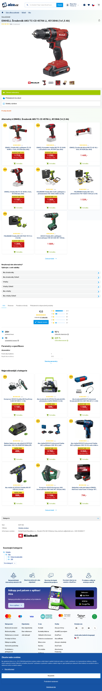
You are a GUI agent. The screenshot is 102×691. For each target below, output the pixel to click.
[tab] (3, 305)
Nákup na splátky (10, 642)
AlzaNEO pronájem (61, 631)
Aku (29, 12)
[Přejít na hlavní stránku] (10, 4)
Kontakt (40, 628)
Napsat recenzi (42, 322)
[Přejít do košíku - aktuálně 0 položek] (99, 5)
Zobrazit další (49, 258)
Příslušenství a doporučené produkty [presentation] (41, 305)
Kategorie (6, 518)
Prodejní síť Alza (10, 638)
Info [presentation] (4, 305)
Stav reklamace (27, 631)
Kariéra (40, 646)
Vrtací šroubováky (16, 557)
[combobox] (40, 5)
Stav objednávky (27, 628)
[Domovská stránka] (2, 12)
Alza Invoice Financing (59, 651)
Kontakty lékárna (43, 631)
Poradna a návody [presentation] (21, 305)
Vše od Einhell (5, 17)
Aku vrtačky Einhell (9, 296)
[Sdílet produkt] (99, 20)
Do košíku (19, 163)
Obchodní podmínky (11, 646)
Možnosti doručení (11, 628)
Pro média (41, 649)
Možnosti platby (10, 631)
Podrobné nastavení (51, 681)
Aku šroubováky (8, 272)
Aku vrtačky (7, 291)
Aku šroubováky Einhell (11, 277)
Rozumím (51, 676)
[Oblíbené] (89, 5)
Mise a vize (41, 642)
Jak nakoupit (26, 635)
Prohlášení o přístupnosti (9, 651)
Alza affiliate (59, 638)
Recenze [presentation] (10, 305)
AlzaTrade (58, 646)
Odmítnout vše (51, 687)
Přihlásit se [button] (73, 6)
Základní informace (44, 635)
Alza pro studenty (60, 642)
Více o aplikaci (14, 605)
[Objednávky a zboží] (84, 5)
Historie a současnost (45, 638)
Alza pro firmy (59, 628)
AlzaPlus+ (58, 635)
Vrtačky (5, 282)
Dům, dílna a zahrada (12, 12)
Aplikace (41, 653)
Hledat (60, 5)
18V (12, 559)
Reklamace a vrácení (12, 635)
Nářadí (24, 12)
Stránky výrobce (11, 104)
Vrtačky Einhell (8, 286)
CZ (78, 637)
